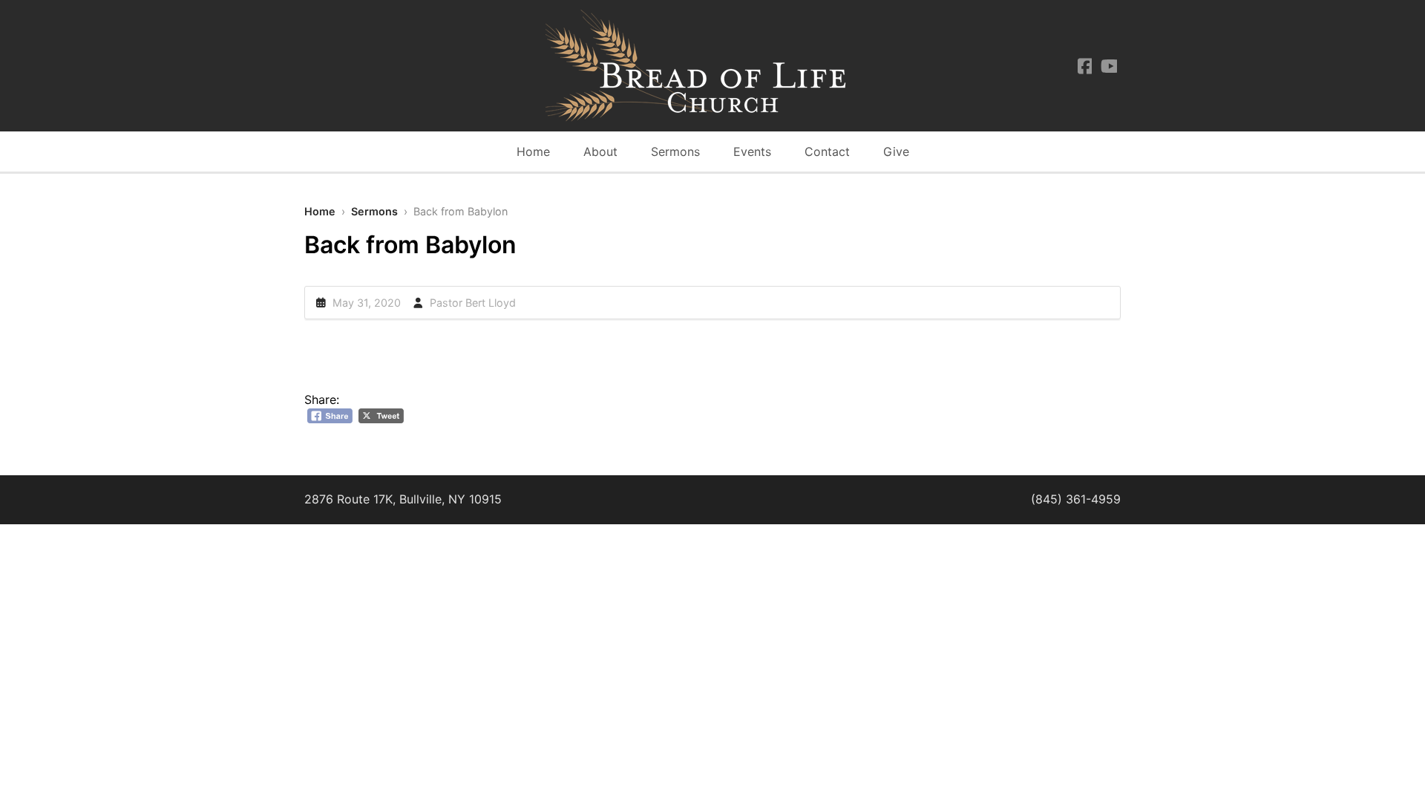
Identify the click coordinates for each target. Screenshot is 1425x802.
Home (533, 151)
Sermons (675, 151)
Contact (827, 151)
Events (752, 151)
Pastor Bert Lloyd (473, 302)
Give (896, 151)
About (600, 151)
